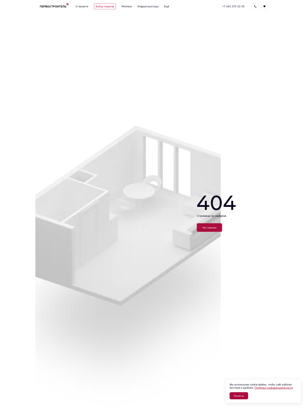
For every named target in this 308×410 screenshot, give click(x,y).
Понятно (239, 395)
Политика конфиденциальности (273, 387)
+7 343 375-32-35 (233, 6)
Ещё (166, 6)
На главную (209, 227)
